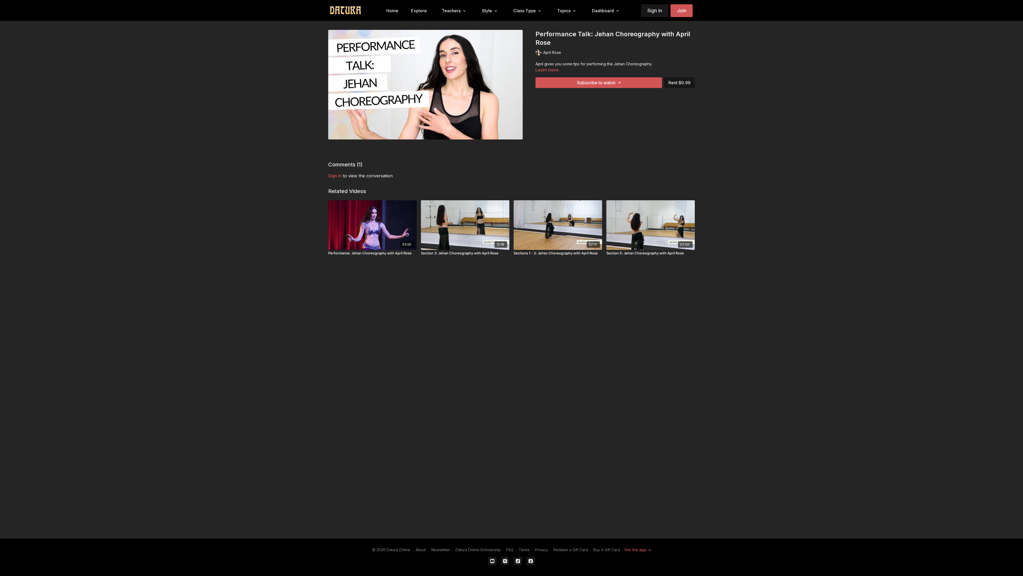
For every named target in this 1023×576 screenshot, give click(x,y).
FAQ (509, 549)
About (421, 549)
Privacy (541, 549)
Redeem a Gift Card (570, 549)
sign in (335, 175)
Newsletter (440, 549)
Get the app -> (637, 549)
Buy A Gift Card (606, 549)
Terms (524, 549)
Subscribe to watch (596, 82)
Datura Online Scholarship (478, 549)
